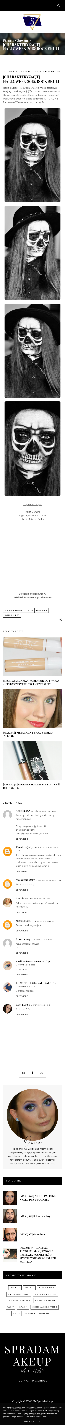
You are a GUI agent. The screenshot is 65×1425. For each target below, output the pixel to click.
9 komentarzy (53, 72)
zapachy (22, 1307)
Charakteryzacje (35, 72)
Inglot (29, 610)
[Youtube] (41, 1072)
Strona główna (15, 40)
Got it (40, 1422)
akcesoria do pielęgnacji (37, 1313)
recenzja (15, 1288)
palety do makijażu (45, 1301)
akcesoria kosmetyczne (44, 1307)
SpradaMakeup (33, 1355)
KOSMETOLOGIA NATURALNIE (35, 983)
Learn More (28, 1422)
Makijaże (29, 1288)
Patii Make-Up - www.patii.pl (33, 961)
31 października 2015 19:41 (43, 921)
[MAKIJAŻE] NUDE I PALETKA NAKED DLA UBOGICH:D (38, 1197)
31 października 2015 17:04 (48, 880)
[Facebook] (32, 1072)
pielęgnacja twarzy (19, 1294)
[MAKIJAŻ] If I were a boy (35, 1216)
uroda (16, 1313)
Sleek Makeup (12, 615)
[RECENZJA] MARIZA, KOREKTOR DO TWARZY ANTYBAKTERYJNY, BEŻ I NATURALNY (31, 682)
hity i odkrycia (46, 1288)
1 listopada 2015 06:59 (41, 940)
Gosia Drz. (22, 1004)
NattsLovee (23, 920)
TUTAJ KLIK (50, 98)
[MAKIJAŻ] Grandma (32, 1234)
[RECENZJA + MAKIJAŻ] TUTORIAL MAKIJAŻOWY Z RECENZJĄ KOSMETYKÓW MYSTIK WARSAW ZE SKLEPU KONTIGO (38, 1254)
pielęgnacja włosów (20, 1301)
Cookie (20, 898)
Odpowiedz (22, 839)
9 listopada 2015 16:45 (39, 1005)
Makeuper (41, 610)
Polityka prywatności (32, 1381)
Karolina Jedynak (26, 847)
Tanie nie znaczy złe (45, 1294)
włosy (10, 1307)
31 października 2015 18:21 (37, 899)
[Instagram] (23, 1072)
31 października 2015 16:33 (43, 811)
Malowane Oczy (25, 880)
